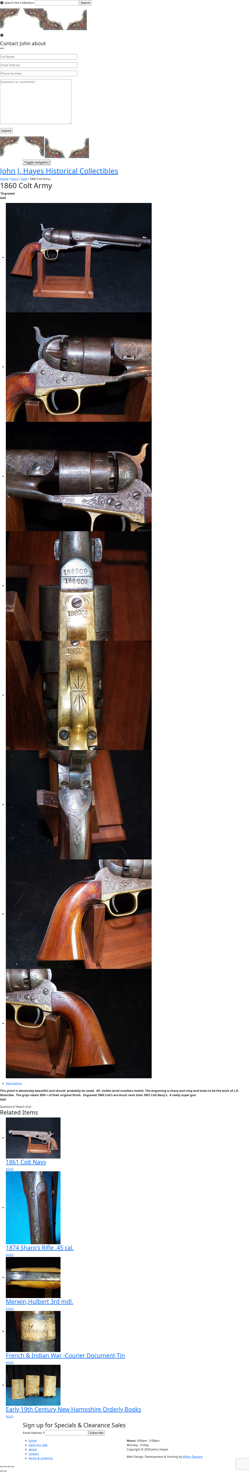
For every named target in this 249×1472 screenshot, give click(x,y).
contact (34, 1454)
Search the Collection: (19, 3)
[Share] (5, 1466)
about (33, 1449)
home (33, 1441)
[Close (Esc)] (1, 1466)
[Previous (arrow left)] (1, 1470)
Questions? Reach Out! (15, 1107)
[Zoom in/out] (12, 1466)
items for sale (38, 1445)
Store (14, 179)
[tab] (127, 1083)
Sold (24, 179)
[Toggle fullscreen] (8, 1466)
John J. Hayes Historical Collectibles (59, 171)
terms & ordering (41, 1458)
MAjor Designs (193, 1457)
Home (4, 179)
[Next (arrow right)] (5, 1470)
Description (14, 1083)
